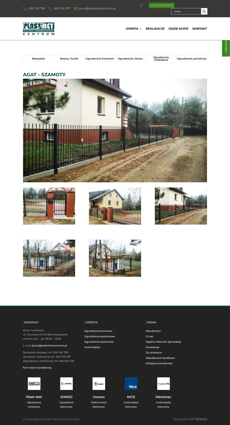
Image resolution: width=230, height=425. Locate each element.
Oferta (132, 28)
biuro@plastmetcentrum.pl (97, 8)
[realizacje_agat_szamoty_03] (181, 207)
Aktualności (153, 331)
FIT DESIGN (198, 419)
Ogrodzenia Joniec (130, 58)
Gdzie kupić (178, 28)
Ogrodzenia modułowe (161, 58)
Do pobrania (154, 352)
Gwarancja (152, 347)
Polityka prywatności (159, 363)
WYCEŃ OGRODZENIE (162, 5)
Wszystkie (38, 58)
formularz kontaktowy (37, 367)
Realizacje (155, 28)
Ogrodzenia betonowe (99, 342)
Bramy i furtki (69, 58)
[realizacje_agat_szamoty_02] (49, 259)
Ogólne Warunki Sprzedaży (163, 342)
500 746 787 (62, 8)
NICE (131, 397)
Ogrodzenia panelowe (191, 58)
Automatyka (92, 347)
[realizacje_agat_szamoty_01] (115, 259)
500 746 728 (37, 8)
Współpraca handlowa (160, 358)
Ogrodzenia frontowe (100, 58)
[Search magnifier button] (204, 11)
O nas (149, 336)
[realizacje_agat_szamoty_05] (49, 207)
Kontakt (199, 28)
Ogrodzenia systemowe (99, 336)
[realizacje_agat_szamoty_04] (115, 207)
